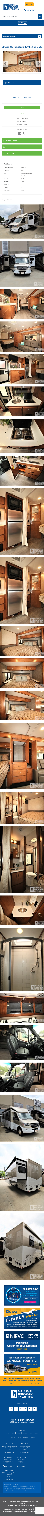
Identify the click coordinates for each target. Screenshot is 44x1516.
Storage (25, 1433)
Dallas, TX (24, 1444)
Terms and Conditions (12, 1509)
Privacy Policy (27, 1509)
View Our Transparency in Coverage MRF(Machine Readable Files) (21, 1510)
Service (18, 1433)
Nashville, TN (21, 1457)
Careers (32, 1437)
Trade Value (10, 153)
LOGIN (30, 4)
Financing (12, 1437)
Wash (30, 1433)
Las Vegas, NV (7, 1457)
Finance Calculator (13, 147)
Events (36, 1433)
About (19, 1437)
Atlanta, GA (9, 1444)
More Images (11, 83)
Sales (12, 1433)
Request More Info (11, 141)
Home (7, 1433)
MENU (21, 23)
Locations (25, 1437)
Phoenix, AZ (9, 1470)
